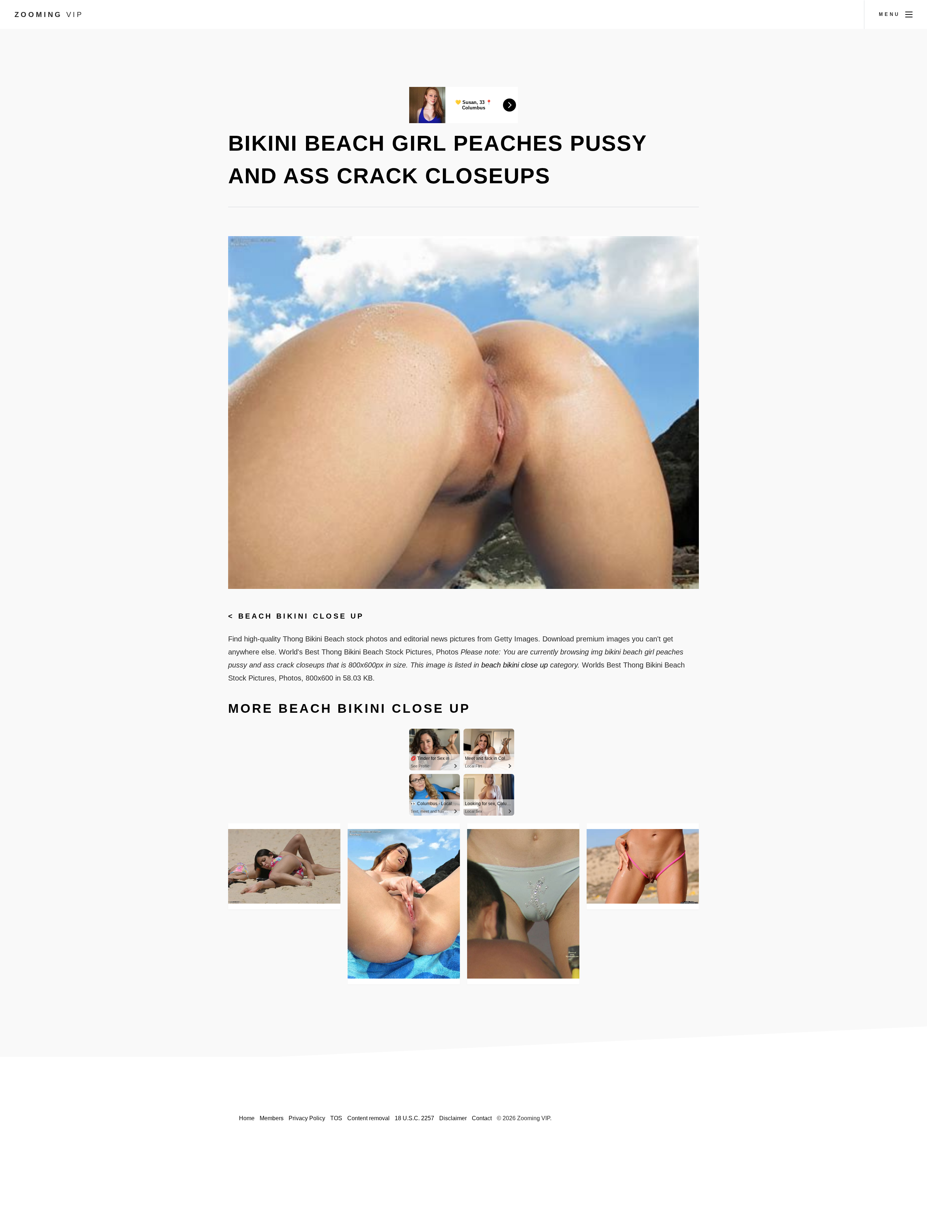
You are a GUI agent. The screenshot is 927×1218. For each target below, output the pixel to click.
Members (272, 1118)
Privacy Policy (307, 1118)
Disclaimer (453, 1118)
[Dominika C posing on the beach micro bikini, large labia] (643, 866)
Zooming (48, 14)
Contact (482, 1118)
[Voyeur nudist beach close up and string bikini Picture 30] (284, 866)
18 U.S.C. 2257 (414, 1118)
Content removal (368, 1118)
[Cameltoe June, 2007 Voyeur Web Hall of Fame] (523, 904)
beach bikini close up (301, 616)
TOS (336, 1118)
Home (247, 1118)
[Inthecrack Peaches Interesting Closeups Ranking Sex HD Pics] (404, 904)
